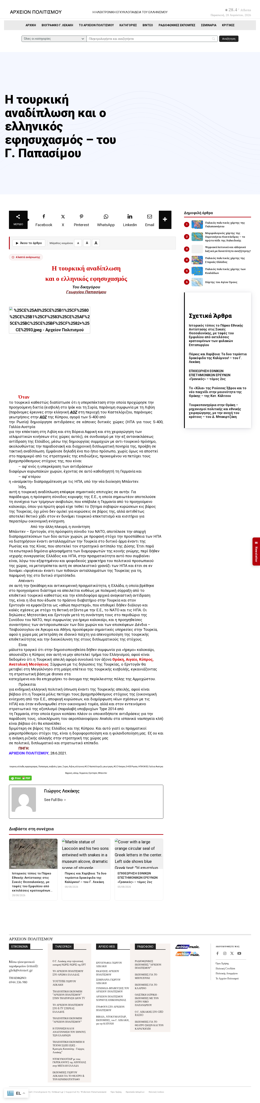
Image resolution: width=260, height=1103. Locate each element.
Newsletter (256, 551)
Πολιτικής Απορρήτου (227, 973)
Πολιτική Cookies (225, 968)
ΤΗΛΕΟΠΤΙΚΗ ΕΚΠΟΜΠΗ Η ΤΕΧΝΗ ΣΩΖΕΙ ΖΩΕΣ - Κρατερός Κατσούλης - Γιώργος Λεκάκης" (68, 1047)
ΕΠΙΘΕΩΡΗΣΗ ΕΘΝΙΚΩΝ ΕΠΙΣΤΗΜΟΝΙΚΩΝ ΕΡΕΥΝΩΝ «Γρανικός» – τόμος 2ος (209, 375)
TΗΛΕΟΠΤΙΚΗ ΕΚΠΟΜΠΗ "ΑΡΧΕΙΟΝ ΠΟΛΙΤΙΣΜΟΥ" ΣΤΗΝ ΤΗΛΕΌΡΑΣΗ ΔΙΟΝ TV (69, 995)
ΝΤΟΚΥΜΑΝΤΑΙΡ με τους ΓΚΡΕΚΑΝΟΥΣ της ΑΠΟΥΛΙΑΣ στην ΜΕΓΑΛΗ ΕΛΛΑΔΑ (69, 1062)
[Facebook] (217, 953)
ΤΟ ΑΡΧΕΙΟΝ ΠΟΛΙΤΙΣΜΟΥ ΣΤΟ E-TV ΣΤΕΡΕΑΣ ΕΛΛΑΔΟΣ (68, 1008)
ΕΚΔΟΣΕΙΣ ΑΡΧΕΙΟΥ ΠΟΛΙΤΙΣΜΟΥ (107, 972)
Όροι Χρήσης (222, 963)
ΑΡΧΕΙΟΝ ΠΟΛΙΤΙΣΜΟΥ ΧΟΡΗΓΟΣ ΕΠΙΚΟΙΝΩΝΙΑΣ (111, 998)
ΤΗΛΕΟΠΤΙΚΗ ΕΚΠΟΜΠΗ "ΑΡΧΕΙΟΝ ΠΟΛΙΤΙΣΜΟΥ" (67, 1019)
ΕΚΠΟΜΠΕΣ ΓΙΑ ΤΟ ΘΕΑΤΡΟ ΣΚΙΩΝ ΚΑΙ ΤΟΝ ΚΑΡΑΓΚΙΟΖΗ (149, 1025)
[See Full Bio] (65, 800)
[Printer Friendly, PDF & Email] (20, 780)
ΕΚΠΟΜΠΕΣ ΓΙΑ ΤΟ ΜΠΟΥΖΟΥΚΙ (146, 976)
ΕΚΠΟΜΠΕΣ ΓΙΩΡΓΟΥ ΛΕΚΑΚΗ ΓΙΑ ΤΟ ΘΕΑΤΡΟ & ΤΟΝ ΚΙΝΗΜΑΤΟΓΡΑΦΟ (68, 1075)
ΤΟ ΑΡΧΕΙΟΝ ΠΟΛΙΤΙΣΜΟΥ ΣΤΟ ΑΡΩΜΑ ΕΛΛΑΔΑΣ (68, 972)
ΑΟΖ (73, 412)
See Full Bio (53, 800)
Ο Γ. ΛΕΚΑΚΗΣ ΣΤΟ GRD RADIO (149, 1013)
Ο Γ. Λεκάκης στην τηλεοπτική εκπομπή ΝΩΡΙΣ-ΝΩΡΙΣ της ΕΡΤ (69, 962)
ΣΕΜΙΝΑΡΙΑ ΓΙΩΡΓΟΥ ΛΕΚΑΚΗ (108, 981)
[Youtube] (239, 953)
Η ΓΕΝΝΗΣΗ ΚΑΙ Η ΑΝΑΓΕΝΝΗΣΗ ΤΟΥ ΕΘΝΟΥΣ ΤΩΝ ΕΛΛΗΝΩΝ (69, 1032)
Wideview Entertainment (94, 1091)
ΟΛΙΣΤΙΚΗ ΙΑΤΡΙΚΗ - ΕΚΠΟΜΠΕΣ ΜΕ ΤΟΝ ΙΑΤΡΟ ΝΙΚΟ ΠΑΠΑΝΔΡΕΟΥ (147, 999)
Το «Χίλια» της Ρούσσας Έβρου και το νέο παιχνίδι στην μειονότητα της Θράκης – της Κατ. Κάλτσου (217, 392)
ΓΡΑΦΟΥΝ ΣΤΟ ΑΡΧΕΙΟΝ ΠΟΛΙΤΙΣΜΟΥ (110, 1008)
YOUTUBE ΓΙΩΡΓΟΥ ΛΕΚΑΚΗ (64, 982)
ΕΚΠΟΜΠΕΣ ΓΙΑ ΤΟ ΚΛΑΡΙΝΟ (146, 986)
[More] (165, 220)
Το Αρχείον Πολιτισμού (227, 978)
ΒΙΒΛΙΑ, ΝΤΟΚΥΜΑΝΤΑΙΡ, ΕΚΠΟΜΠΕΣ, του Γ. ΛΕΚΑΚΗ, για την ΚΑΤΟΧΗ (112, 1020)
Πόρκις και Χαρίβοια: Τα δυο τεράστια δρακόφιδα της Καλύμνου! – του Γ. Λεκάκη (218, 358)
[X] (232, 953)
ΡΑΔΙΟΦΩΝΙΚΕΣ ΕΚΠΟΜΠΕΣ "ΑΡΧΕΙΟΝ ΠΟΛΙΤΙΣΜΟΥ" (148, 964)
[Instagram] (224, 953)
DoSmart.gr (58, 1091)
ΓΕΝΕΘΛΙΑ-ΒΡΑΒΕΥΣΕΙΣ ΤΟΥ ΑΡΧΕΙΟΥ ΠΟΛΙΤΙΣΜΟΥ (112, 989)
